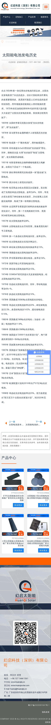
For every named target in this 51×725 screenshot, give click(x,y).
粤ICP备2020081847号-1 (39, 705)
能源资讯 (44, 17)
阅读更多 (18, 505)
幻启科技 (13, 23)
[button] (46, 7)
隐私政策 (46, 712)
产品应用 (32, 17)
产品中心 (6, 17)
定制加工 (19, 17)
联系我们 (38, 23)
